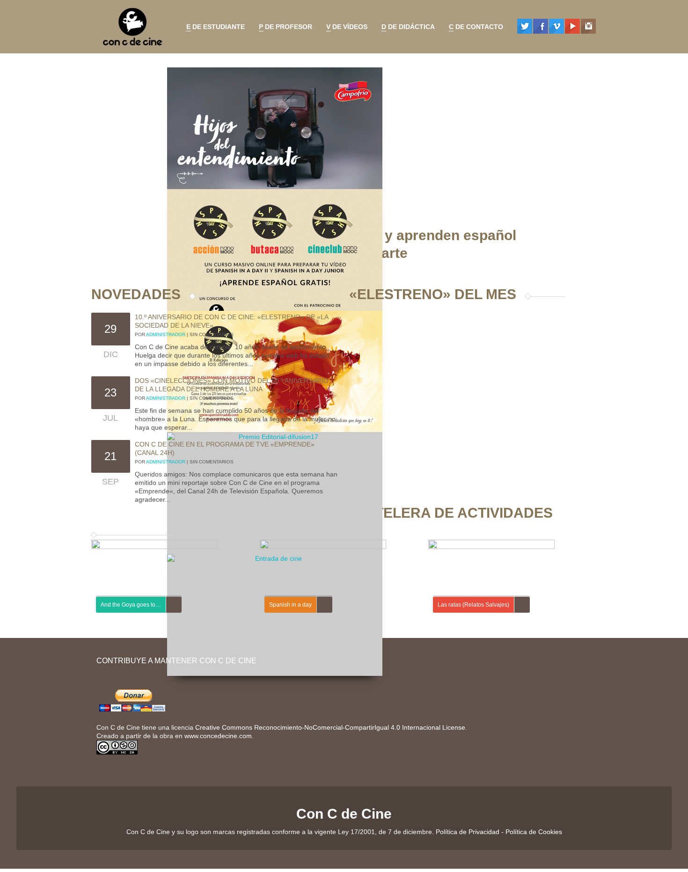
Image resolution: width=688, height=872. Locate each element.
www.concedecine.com (218, 736)
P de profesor (283, 28)
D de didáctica (406, 28)
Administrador (165, 334)
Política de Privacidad (467, 831)
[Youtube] (572, 26)
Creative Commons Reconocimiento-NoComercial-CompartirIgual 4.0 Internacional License (330, 727)
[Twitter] (524, 26)
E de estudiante (213, 28)
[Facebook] (540, 26)
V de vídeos (344, 28)
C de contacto (473, 28)
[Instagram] (588, 26)
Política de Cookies (533, 831)
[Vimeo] (556, 26)
